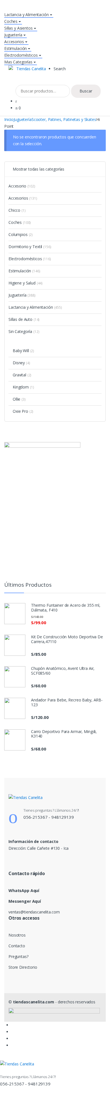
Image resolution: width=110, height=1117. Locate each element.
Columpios (20, 234)
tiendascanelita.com (33, 1002)
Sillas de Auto (23, 319)
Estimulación (15, 48)
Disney (21, 362)
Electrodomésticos (21, 55)
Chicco (17, 210)
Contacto (16, 945)
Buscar (86, 91)
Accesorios (14, 41)
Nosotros (17, 935)
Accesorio (21, 186)
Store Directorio (22, 967)
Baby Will (23, 350)
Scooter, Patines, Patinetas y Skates (64, 119)
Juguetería (13, 34)
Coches (10, 21)
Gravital (22, 375)
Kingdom (23, 387)
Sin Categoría (23, 331)
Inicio (9, 119)
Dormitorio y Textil (29, 246)
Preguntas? (18, 956)
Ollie (19, 399)
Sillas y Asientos (18, 28)
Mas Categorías (18, 62)
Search (60, 68)
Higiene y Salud (25, 283)
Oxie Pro (23, 411)
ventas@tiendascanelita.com (34, 912)
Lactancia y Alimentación (26, 14)
